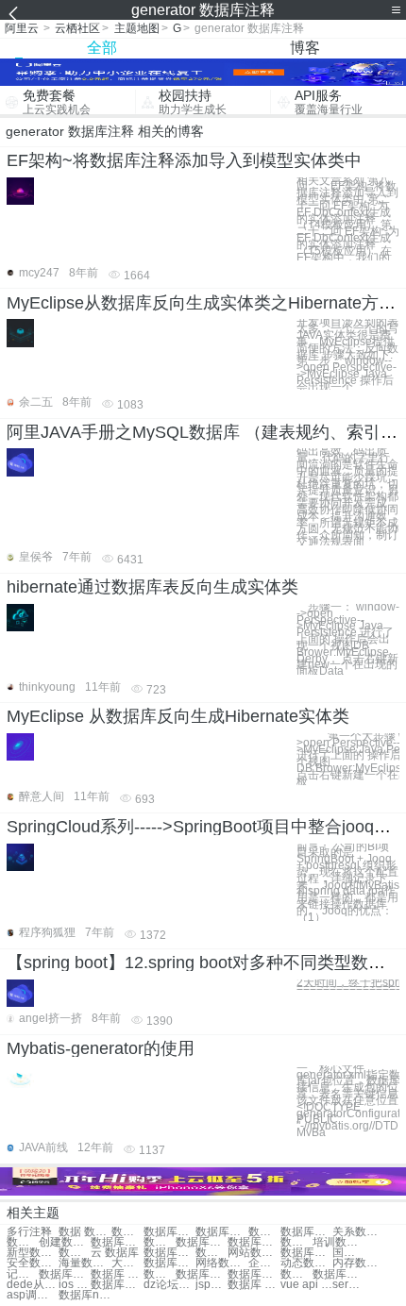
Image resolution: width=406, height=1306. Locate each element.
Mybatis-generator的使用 (101, 1048)
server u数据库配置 (348, 1285)
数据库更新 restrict (117, 1285)
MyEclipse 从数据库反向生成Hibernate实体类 (178, 716)
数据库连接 (160, 1242)
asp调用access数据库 (33, 1295)
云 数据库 (115, 1252)
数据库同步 (253, 1274)
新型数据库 (33, 1252)
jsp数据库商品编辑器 (211, 1285)
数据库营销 (296, 1274)
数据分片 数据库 (264, 1232)
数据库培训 (253, 1242)
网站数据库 (253, 1252)
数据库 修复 (117, 1274)
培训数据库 (338, 1242)
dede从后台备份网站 (33, 1285)
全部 (102, 48)
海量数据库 (84, 1263)
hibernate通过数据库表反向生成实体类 (152, 587)
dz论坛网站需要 (169, 1285)
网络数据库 (221, 1263)
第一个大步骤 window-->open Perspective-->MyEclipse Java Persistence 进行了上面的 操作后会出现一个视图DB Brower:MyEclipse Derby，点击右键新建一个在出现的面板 (347, 759)
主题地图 (137, 28)
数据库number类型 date (84, 1295)
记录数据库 (23, 1274)
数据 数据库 (84, 1232)
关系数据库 (358, 1232)
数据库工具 (65, 1274)
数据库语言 (338, 1274)
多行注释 (29, 1232)
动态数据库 (306, 1263)
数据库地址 (169, 1252)
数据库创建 (23, 1242)
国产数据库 (348, 1252)
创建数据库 (65, 1242)
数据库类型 (202, 1274)
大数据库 (127, 1263)
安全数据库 (33, 1263)
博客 (305, 48)
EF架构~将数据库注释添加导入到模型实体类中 (184, 160)
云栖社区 (77, 28)
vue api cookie (306, 1285)
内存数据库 (358, 1263)
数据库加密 (169, 1263)
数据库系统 (306, 1252)
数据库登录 (160, 1274)
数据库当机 (202, 1242)
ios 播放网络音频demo (75, 1285)
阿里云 (22, 28)
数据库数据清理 (221, 1232)
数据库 (127, 1232)
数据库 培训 (296, 1242)
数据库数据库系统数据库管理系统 (169, 1232)
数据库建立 (75, 1252)
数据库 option (253, 1285)
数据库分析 (211, 1252)
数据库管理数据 (306, 1232)
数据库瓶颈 (117, 1242)
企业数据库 (264, 1263)
